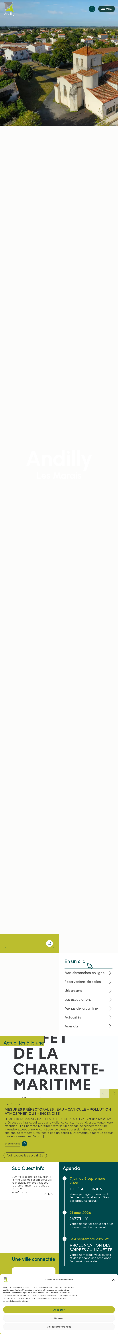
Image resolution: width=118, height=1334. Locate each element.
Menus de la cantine (81, 1008)
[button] (113, 1279)
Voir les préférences (59, 1326)
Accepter (59, 1309)
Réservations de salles (83, 982)
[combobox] (26, 943)
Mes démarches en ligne (84, 973)
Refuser (59, 1318)
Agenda (71, 1026)
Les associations (78, 999)
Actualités (73, 1017)
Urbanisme (73, 990)
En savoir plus (12, 1143)
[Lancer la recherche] (49, 943)
